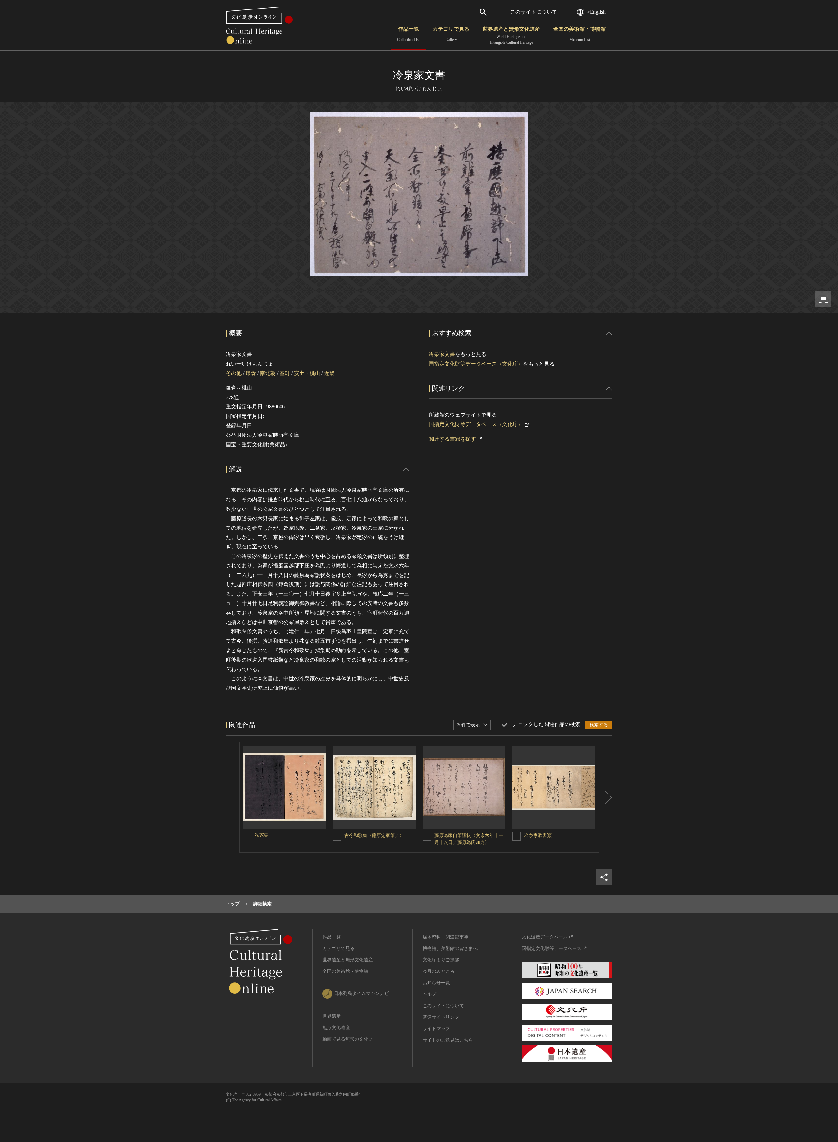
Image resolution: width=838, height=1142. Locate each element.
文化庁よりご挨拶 (441, 959)
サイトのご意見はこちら (448, 1040)
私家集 (261, 835)
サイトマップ (436, 1028)
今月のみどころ (439, 971)
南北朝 (268, 373)
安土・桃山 (307, 373)
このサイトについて (533, 12)
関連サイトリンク (441, 1017)
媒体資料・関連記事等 (445, 937)
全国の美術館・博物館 (579, 34)
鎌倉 (251, 373)
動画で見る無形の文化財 (347, 1039)
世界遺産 (331, 1016)
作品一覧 (408, 34)
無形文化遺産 (336, 1027)
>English (596, 12)
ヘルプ (429, 994)
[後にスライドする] (605, 797)
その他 (234, 373)
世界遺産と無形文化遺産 (511, 35)
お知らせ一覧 (436, 982)
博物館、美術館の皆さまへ (450, 948)
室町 (285, 373)
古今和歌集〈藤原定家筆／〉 (374, 835)
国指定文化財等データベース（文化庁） (476, 363)
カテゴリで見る (451, 34)
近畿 (329, 373)
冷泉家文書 (442, 354)
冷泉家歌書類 (538, 835)
